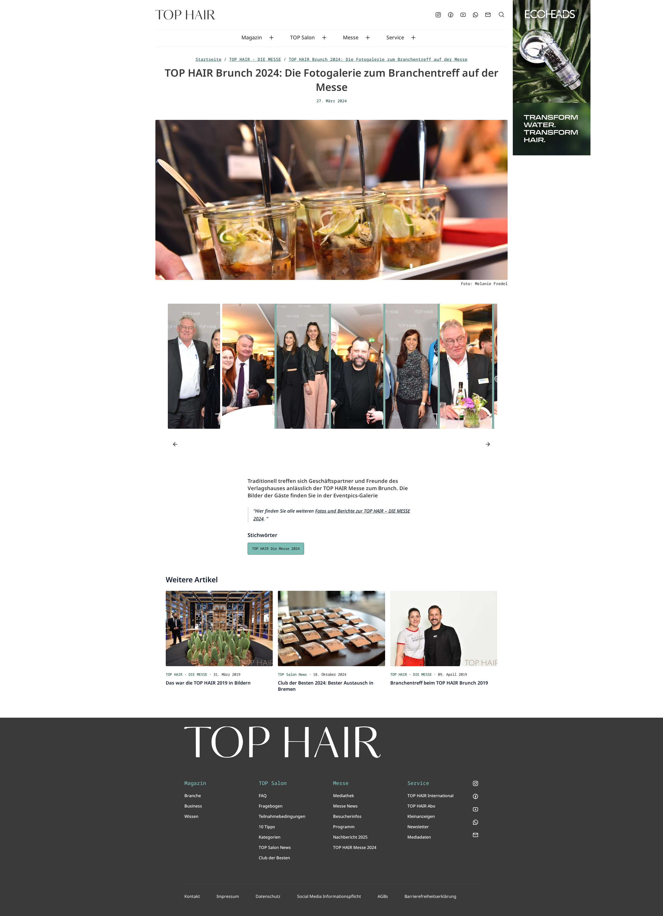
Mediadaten (419, 837)
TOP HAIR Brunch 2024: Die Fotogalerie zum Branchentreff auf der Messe (378, 59)
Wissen (191, 816)
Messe (350, 37)
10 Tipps (267, 827)
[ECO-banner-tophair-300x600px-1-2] (551, 77)
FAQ (263, 795)
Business (193, 806)
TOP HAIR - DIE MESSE (255, 59)
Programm (344, 827)
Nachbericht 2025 (350, 837)
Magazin (251, 37)
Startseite (208, 59)
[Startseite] (185, 15)
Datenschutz (268, 896)
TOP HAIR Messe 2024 (354, 847)
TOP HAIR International (430, 795)
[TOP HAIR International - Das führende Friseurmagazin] (282, 742)
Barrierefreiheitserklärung (430, 896)
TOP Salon (302, 37)
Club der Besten (274, 858)
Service (395, 37)
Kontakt (192, 896)
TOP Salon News (275, 847)
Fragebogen (271, 806)
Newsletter (418, 827)
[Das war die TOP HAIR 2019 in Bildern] (219, 628)
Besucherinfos (347, 816)
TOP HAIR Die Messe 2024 (276, 548)
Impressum (228, 896)
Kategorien (269, 837)
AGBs (383, 896)
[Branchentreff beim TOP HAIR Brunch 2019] (443, 628)
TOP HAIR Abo (421, 806)
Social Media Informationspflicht (329, 896)
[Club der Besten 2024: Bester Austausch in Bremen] (331, 628)
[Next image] (488, 444)
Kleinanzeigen (421, 816)
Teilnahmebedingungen (282, 816)
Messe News (345, 806)
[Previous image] (175, 444)
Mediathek (343, 795)
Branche (192, 795)
